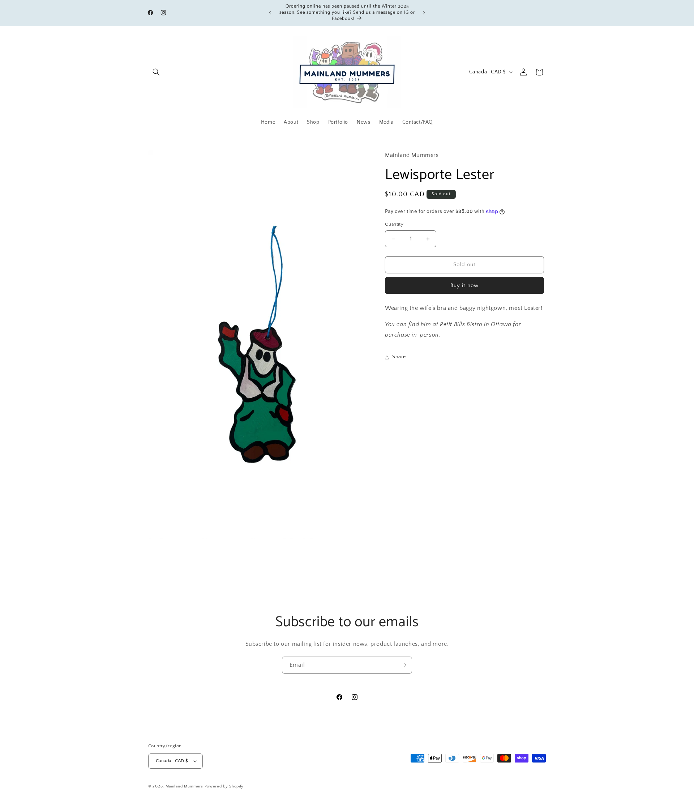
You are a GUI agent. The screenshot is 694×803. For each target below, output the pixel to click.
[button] (156, 72)
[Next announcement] (424, 13)
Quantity (394, 224)
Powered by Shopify (224, 786)
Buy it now (464, 286)
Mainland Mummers (184, 786)
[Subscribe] (404, 665)
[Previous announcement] (270, 13)
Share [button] (399, 357)
